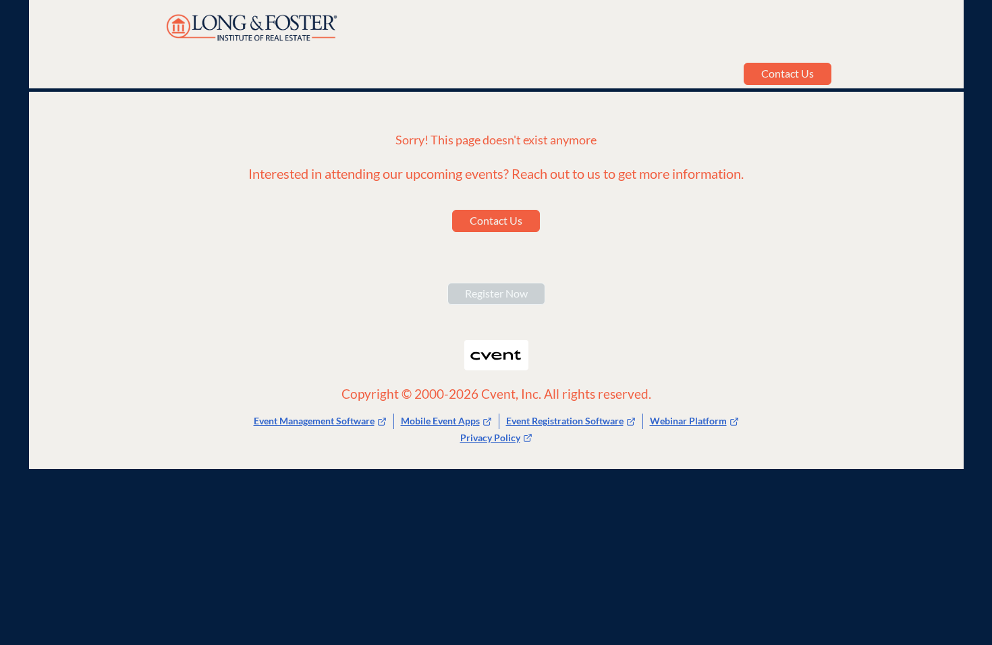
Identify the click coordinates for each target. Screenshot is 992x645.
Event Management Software (314, 420)
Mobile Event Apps (440, 420)
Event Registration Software (565, 420)
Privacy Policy (490, 437)
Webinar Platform (688, 420)
